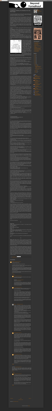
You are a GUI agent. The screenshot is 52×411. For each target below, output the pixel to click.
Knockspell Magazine (36, 50)
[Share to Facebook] (19, 256)
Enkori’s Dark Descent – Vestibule (38, 83)
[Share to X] (18, 256)
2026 (35, 54)
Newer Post (11, 398)
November (36, 65)
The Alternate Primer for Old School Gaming (37, 43)
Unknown (13, 261)
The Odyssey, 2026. (37, 91)
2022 (35, 58)
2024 (35, 56)
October (36, 70)
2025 (35, 55)
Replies (14, 274)
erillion (16, 257)
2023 (35, 57)
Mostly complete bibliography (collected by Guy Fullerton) (37, 48)
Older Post (30, 398)
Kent (14, 287)
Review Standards (36, 42)
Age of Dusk (36, 75)
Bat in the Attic (36, 80)
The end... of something (37, 93)
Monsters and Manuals (37, 84)
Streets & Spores (37, 86)
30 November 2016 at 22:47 (18, 373)
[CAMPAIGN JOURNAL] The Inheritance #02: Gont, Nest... (38, 67)
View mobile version (20, 399)
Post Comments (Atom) (15, 401)
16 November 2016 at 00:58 (18, 261)
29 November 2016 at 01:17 (18, 332)
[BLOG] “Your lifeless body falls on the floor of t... (38, 69)
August (36, 72)
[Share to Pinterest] (20, 256)
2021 (35, 59)
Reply (12, 273)
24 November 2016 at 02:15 (18, 287)
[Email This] (17, 256)
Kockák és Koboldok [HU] (38, 94)
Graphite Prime (36, 88)
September (36, 71)
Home (21, 398)
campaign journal (13, 257)
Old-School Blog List (36, 51)
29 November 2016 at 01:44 (18, 354)
